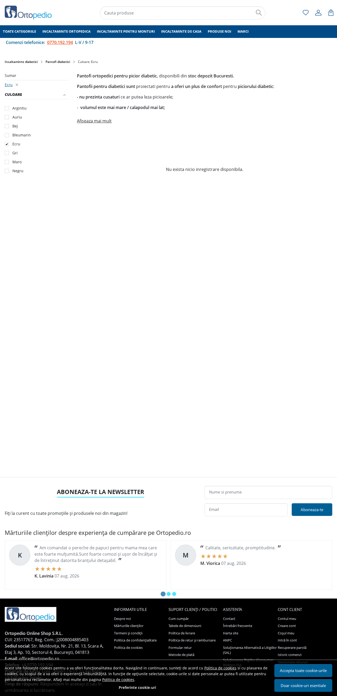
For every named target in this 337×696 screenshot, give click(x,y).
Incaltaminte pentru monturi (126, 31)
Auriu (17, 117)
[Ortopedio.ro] (32, 12)
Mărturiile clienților (128, 625)
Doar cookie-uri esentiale (303, 685)
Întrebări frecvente (237, 625)
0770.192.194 (60, 42)
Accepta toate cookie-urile (303, 670)
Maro (17, 161)
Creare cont (287, 625)
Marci (243, 31)
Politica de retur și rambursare (192, 640)
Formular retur (180, 647)
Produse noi (219, 31)
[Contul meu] (318, 12)
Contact (229, 618)
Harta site (230, 633)
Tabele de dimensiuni (184, 625)
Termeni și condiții (128, 633)
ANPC (227, 640)
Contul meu (287, 618)
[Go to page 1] (163, 593)
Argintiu (19, 108)
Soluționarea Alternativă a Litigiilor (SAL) (250, 650)
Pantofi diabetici (58, 62)
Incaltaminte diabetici (21, 62)
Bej (15, 126)
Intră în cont (287, 640)
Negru (17, 170)
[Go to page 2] (169, 594)
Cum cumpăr (178, 618)
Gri (15, 152)
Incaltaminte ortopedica (66, 31)
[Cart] (331, 12)
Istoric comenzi (289, 654)
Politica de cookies (220, 667)
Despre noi (122, 618)
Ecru (9, 84)
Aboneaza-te (312, 509)
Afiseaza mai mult (94, 121)
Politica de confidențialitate (135, 640)
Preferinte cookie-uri (137, 687)
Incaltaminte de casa (181, 31)
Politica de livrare (181, 633)
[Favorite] (306, 12)
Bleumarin (21, 134)
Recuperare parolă (292, 647)
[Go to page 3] (174, 594)
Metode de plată (181, 654)
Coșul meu (286, 633)
